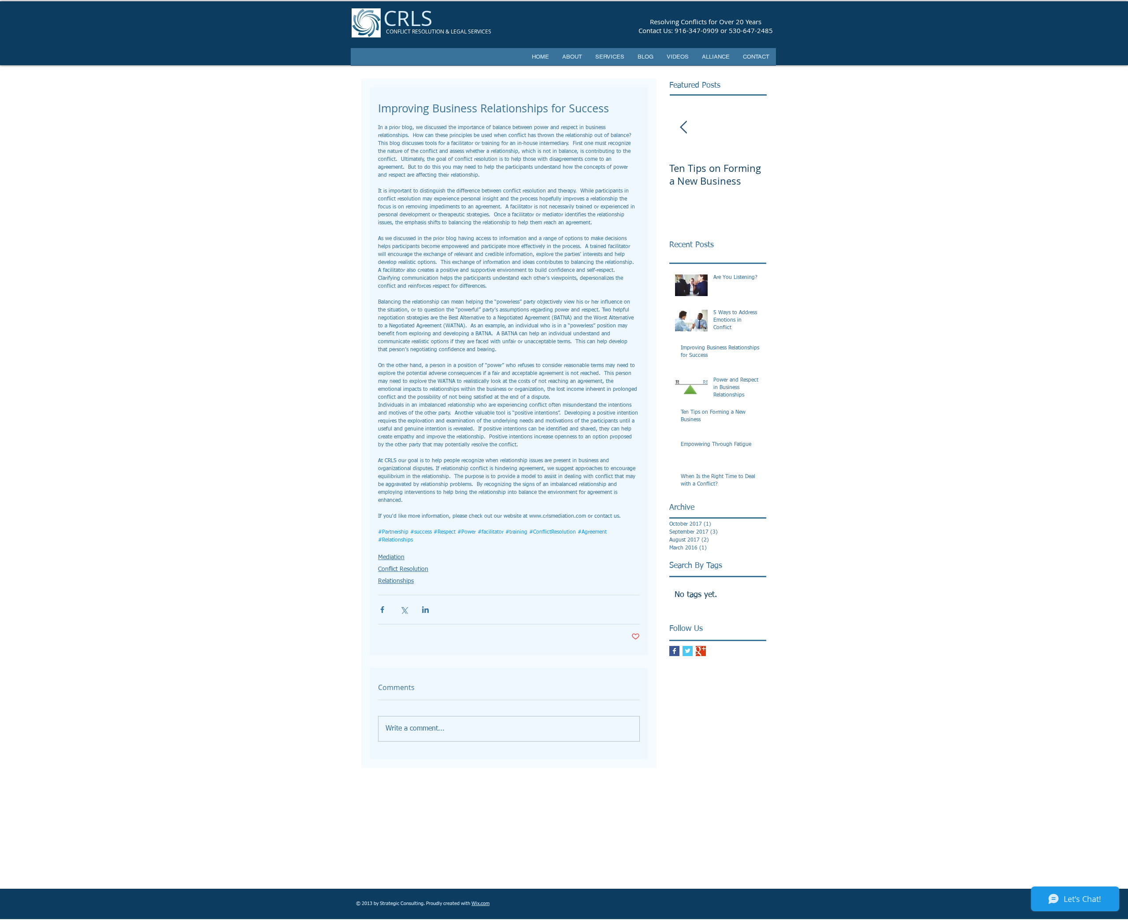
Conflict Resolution (403, 569)
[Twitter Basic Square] (688, 651)
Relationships (396, 581)
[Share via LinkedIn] (425, 609)
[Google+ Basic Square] (701, 651)
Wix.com (480, 903)
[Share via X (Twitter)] (404, 609)
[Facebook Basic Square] (674, 651)
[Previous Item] (683, 127)
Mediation (391, 557)
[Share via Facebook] (382, 609)
